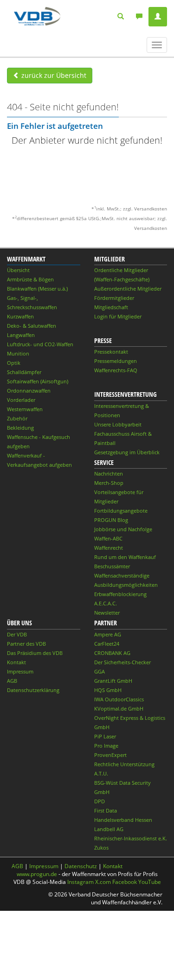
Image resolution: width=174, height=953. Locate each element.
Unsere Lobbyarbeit (118, 424)
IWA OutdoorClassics (119, 699)
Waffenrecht (108, 547)
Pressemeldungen (115, 360)
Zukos (101, 847)
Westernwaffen (25, 409)
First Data (105, 810)
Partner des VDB (26, 643)
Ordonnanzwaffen (29, 390)
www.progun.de (37, 874)
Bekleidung (20, 427)
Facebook (124, 882)
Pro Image (106, 745)
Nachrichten (108, 473)
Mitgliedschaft (111, 307)
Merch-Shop (108, 482)
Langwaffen (21, 334)
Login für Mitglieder (118, 316)
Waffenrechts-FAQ (115, 370)
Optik (13, 362)
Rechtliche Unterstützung (124, 764)
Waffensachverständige (121, 575)
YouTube (149, 882)
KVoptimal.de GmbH (118, 708)
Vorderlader (21, 399)
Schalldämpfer (24, 371)
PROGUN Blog (111, 519)
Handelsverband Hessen (123, 819)
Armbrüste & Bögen (30, 279)
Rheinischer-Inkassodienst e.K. (130, 838)
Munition (18, 353)
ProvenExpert (110, 754)
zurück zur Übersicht (52, 75)
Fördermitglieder (114, 297)
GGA (99, 671)
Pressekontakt (111, 351)
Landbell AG (108, 829)
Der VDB (17, 634)
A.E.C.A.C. (105, 603)
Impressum (20, 671)
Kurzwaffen (20, 316)
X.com (103, 882)
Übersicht (18, 270)
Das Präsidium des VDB (35, 652)
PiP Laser (105, 736)
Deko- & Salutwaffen (31, 325)
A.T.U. (101, 773)
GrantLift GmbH (113, 680)
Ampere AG (107, 634)
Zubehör (17, 418)
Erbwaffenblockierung (120, 594)
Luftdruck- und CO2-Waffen (40, 344)
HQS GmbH (108, 689)
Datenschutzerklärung (33, 689)
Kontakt (16, 662)
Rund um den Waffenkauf (125, 556)
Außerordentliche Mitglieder (127, 288)
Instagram (80, 882)
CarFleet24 (106, 643)
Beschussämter (112, 566)
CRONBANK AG (112, 652)
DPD (99, 801)
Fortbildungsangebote (121, 510)
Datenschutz (80, 866)
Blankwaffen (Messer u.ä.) (37, 288)
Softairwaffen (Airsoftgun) (37, 381)
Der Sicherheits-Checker (122, 662)
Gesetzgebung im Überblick (127, 452)
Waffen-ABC (108, 538)
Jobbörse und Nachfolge (123, 529)
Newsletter (107, 612)
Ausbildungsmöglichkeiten (126, 584)
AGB (12, 680)
